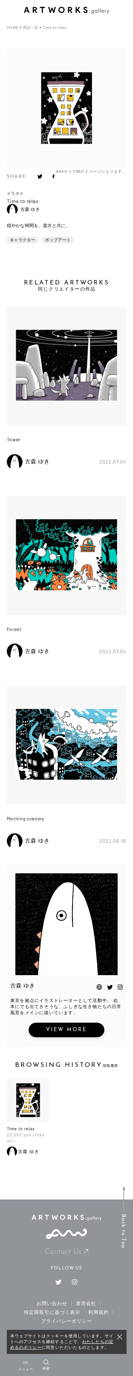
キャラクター (23, 240)
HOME (13, 28)
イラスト (15, 193)
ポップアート (58, 240)
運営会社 (86, 1303)
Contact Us (63, 1252)
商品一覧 (31, 28)
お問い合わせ (51, 1303)
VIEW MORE (66, 1030)
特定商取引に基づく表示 (52, 1312)
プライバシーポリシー (66, 1321)
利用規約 (98, 1312)
